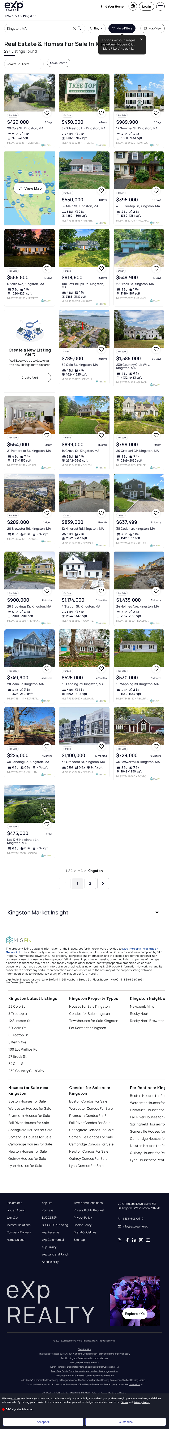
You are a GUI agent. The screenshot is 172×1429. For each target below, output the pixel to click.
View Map (33, 188)
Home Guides (15, 1239)
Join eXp (12, 1217)
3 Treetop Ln (18, 1013)
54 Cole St (16, 1063)
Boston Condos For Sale (88, 1101)
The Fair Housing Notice (133, 1380)
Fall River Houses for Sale (28, 1122)
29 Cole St (16, 1006)
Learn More (134, 1384)
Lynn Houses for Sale (25, 1165)
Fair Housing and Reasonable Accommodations (84, 1358)
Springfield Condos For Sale (91, 1130)
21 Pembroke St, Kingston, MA (29, 450)
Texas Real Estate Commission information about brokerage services (84, 1371)
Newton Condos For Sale (88, 1151)
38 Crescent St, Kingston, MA (83, 762)
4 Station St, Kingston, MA (81, 606)
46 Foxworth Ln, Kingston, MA (138, 762)
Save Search (58, 63)
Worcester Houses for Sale (29, 1108)
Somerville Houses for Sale (29, 1137)
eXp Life (47, 1202)
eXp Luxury (49, 1247)
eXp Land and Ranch (55, 1254)
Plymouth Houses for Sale (29, 1115)
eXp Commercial (53, 1239)
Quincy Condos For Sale (88, 1158)
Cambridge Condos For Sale (91, 1144)
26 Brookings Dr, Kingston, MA (29, 606)
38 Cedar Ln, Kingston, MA (135, 528)
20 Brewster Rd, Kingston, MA (29, 528)
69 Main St (17, 1028)
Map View (155, 28)
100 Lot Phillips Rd (22, 1049)
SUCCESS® (49, 1217)
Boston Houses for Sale (27, 1101)
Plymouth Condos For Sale (90, 1115)
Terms (124, 1402)
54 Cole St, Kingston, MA (80, 364)
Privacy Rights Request (89, 1210)
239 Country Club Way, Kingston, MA (133, 366)
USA (69, 870)
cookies (15, 1398)
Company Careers (19, 1232)
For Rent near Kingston (87, 1028)
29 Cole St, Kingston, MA (25, 128)
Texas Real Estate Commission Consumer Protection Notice (84, 1375)
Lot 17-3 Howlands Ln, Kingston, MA (23, 841)
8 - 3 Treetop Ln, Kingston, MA (84, 128)
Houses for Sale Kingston (89, 1006)
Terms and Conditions (88, 1202)
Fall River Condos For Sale (89, 1122)
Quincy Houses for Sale (27, 1158)
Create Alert (30, 377)
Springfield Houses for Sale (30, 1130)
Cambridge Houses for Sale (30, 1144)
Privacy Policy (83, 1217)
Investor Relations (18, 1224)
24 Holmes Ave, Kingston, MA (137, 606)
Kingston (95, 870)
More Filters (124, 28)
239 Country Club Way (26, 1070)
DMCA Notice (84, 1349)
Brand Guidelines (85, 1232)
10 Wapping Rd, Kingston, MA (137, 684)
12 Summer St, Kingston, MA (137, 128)
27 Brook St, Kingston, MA (135, 284)
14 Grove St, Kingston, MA (80, 450)
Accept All (43, 1422)
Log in (146, 6)
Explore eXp (14, 1202)
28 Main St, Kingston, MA (25, 684)
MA (80, 870)
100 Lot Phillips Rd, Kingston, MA (83, 285)
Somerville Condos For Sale (91, 1137)
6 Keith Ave (17, 1042)
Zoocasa (47, 1210)
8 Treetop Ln (18, 1035)
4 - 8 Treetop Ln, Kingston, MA (138, 206)
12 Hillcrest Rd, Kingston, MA (83, 528)
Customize (126, 1422)
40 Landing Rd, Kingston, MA (28, 762)
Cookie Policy (82, 1224)
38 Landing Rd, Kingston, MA (83, 684)
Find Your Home (112, 6)
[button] (84, 912)
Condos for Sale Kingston (89, 1013)
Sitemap (79, 1239)
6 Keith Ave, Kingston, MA (25, 284)
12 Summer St (19, 1020)
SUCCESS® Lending (55, 1224)
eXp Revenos (50, 1232)
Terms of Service (116, 1353)
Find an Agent (16, 1210)
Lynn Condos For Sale (86, 1165)
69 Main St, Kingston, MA (80, 206)
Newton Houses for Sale (27, 1151)
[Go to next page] (103, 883)
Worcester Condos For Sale (91, 1108)
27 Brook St (17, 1056)
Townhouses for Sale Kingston (93, 1020)
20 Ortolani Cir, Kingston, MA (137, 450)
